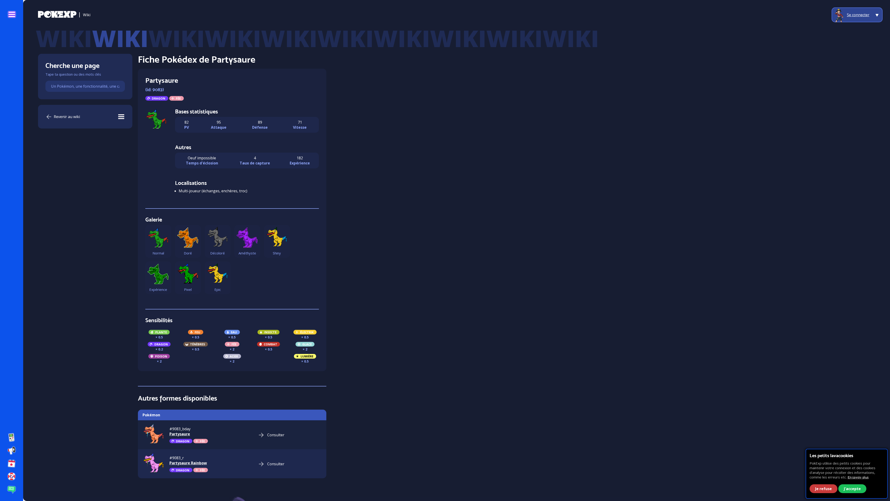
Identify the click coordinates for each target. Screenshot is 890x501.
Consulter (275, 434)
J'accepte (852, 488)
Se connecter (858, 14)
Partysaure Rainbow (188, 463)
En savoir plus (858, 477)
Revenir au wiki (67, 116)
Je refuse (823, 488)
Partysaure (179, 434)
